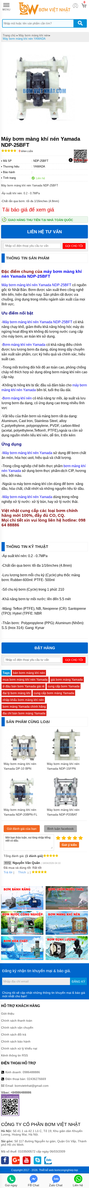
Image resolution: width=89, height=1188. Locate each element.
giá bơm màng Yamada (67, 679)
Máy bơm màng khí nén (34, 35)
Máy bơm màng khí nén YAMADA (24, 38)
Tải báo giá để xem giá (28, 210)
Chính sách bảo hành (15, 1041)
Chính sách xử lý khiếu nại (19, 1048)
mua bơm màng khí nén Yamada (25, 679)
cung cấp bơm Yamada (63, 686)
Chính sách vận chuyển (17, 1027)
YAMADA (39, 166)
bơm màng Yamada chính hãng (24, 706)
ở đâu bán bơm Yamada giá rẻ (23, 686)
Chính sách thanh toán (16, 1020)
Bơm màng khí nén (17, 398)
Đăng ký (78, 981)
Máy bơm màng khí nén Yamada (27, 453)
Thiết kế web (46, 1170)
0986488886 (31, 1072)
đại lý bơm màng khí (16, 693)
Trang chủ (9, 35)
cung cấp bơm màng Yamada (54, 693)
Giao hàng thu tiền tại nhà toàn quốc (40, 220)
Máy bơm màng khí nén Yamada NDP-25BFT (36, 285)
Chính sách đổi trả (13, 1034)
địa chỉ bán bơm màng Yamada (24, 713)
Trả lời (8, 872)
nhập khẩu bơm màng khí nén (23, 699)
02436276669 (36, 1079)
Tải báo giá (80, 160)
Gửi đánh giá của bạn (22, 828)
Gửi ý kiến (69, 845)
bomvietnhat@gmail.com (32, 1085)
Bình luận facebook (60, 828)
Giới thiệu (7, 1013)
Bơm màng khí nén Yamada (24, 344)
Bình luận (26, 151)
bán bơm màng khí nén (29, 672)
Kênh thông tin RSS (14, 1055)
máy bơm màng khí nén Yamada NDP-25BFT (42, 274)
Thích (22, 872)
